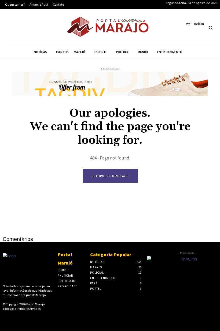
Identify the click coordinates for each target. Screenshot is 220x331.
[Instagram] (26, 28)
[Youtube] (58, 28)
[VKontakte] (31, 318)
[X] (42, 28)
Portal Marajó (35, 304)
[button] (210, 27)
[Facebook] (9, 28)
